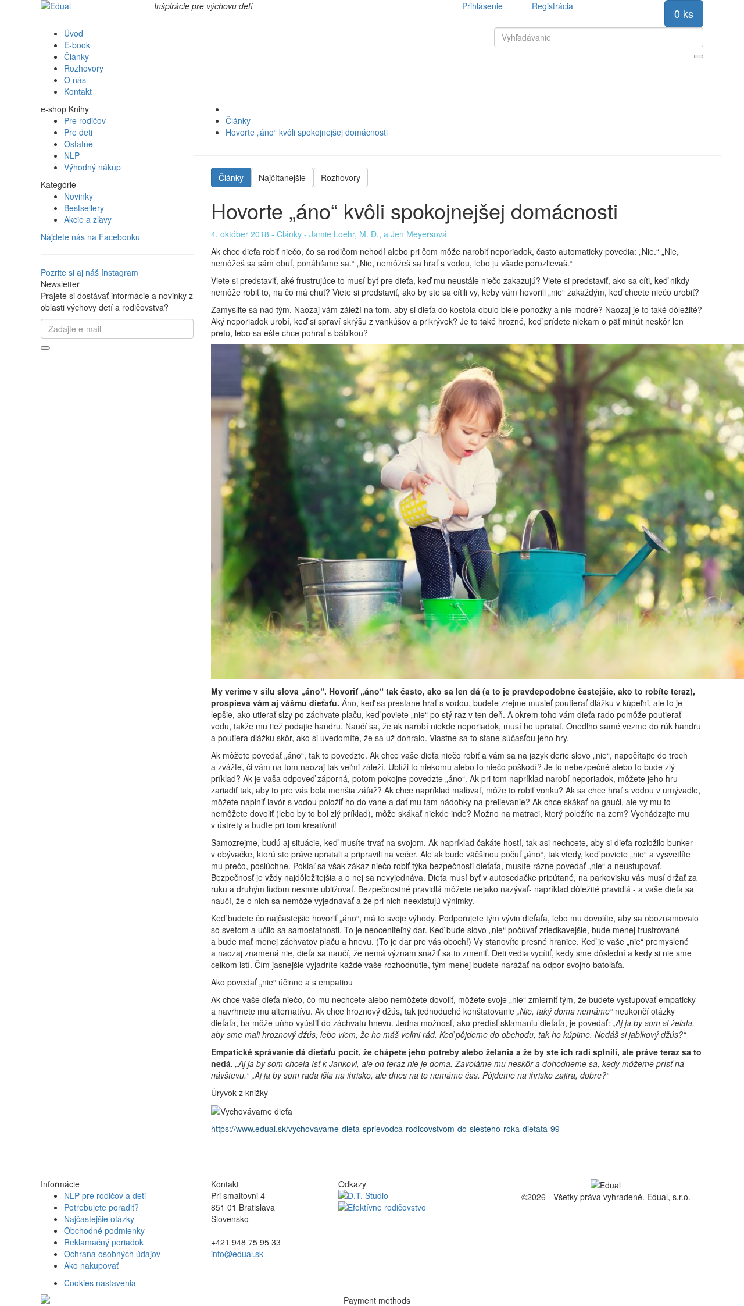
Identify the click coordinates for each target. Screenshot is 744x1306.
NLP (72, 155)
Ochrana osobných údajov (112, 1253)
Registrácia (552, 6)
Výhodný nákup (92, 167)
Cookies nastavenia (100, 1283)
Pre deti (78, 132)
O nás (75, 80)
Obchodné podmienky (104, 1230)
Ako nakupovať (91, 1265)
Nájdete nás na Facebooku (90, 237)
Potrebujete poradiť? (101, 1207)
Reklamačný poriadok (104, 1242)
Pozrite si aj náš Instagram (89, 272)
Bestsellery (84, 207)
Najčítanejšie (282, 177)
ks (683, 13)
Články (76, 56)
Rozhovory (83, 68)
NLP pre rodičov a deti (105, 1195)
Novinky (78, 196)
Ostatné (78, 144)
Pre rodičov (85, 120)
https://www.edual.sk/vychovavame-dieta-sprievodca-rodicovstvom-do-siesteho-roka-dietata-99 (385, 1128)
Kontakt (78, 91)
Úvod (73, 33)
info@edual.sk (237, 1253)
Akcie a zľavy (88, 219)
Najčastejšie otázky (99, 1219)
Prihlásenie (482, 6)
